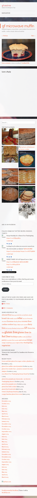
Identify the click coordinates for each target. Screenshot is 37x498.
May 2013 (4, 472)
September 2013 (6, 462)
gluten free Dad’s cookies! (9, 386)
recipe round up (7, 343)
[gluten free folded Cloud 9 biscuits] (27, 137)
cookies (10, 324)
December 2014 (6, 424)
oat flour (28, 337)
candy (11, 318)
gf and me (6, 5)
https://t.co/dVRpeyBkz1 (14, 238)
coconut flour (26, 321)
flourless (14, 328)
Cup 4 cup (16, 324)
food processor (20, 328)
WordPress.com (6, 492)
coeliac (4, 324)
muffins (20, 337)
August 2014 (5, 434)
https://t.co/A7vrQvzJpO (14, 251)
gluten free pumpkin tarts (9, 384)
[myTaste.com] (6, 482)
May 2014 (4, 441)
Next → (33, 35)
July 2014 (4, 436)
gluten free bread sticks (9, 389)
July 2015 (4, 406)
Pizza (7, 340)
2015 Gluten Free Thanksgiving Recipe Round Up (15, 374)
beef (18, 315)
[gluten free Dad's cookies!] (27, 194)
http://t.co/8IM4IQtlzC (13, 262)
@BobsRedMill (28, 249)
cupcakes (25, 324)
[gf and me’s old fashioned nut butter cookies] (27, 148)
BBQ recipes (14, 315)
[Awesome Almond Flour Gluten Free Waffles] (27, 177)
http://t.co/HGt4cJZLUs (13, 264)
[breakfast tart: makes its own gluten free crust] (26, 159)
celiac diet (25, 318)
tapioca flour (19, 343)
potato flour (12, 340)
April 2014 (5, 444)
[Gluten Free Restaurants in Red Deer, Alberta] (27, 212)
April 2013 (5, 474)
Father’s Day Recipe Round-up (10, 391)
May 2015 (4, 411)
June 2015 (4, 408)
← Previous (5, 35)
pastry (4, 340)
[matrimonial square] (10, 154)
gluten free (11, 332)
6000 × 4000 (19, 29)
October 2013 (5, 459)
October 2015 (6, 403)
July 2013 (4, 467)
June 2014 (4, 439)
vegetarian (6, 345)
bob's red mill (22, 315)
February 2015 (6, 419)
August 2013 (5, 464)
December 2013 (6, 454)
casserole (15, 318)
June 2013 (4, 469)
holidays (14, 336)
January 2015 (5, 421)
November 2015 (6, 401)
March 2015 (5, 416)
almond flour (7, 315)
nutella (24, 336)
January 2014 (5, 452)
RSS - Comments (8, 308)
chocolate (4, 321)
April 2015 (5, 414)
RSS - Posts (6, 303)
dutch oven (7, 328)
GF (25, 327)
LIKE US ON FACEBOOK (8, 224)
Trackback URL (25, 63)
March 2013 (5, 477)
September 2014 (6, 431)
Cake (8, 318)
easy (11, 328)
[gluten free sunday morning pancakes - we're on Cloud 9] (10, 137)
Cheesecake (30, 318)
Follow (5, 289)
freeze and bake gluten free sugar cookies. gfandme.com (18, 361)
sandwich (14, 342)
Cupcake (21, 324)
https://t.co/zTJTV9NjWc (28, 251)
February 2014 (6, 449)
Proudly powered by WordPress (10, 490)
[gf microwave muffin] (18, 61)
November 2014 (6, 426)
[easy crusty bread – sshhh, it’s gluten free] (10, 194)
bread (4, 318)
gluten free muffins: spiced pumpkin (12, 366)
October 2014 (6, 429)
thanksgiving (28, 343)
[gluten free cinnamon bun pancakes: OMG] (10, 177)
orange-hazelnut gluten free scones (12, 394)
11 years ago (10, 241)
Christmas (10, 321)
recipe (29, 340)
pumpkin (17, 340)
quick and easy (22, 340)
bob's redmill (29, 315)
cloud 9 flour (17, 321)
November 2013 (6, 457)
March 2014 (5, 447)
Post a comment (6, 63)
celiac (19, 318)
